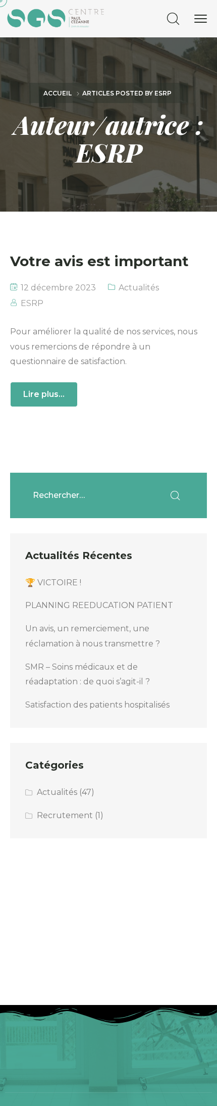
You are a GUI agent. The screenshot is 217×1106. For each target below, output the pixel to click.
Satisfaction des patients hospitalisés (97, 705)
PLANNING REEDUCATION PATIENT (99, 605)
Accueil (57, 93)
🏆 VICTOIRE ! (53, 582)
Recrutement (65, 815)
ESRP (32, 303)
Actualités (139, 287)
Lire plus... (44, 394)
